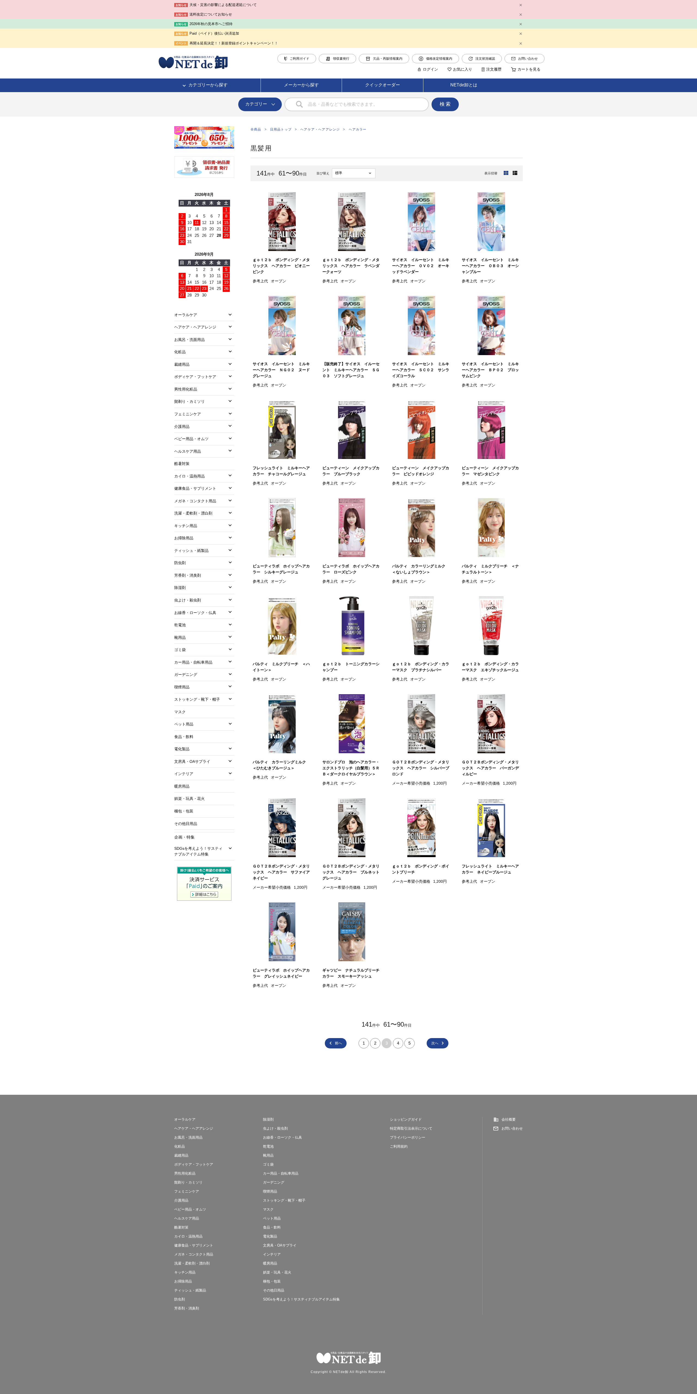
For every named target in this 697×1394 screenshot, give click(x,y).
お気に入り (462, 69)
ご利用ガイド (299, 59)
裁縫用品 (181, 364)
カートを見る (529, 69)
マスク (180, 712)
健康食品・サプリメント (195, 488)
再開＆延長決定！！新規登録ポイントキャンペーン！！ (233, 43)
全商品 (255, 129)
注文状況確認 (485, 59)
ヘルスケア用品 (187, 451)
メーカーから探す (301, 85)
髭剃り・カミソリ (189, 401)
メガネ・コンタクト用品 (195, 501)
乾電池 (180, 625)
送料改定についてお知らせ (210, 14)
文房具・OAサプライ (192, 761)
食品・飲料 (183, 736)
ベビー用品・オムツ (191, 439)
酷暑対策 (181, 463)
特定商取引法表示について (411, 1128)
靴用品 (180, 637)
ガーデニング (185, 674)
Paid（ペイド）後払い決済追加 (214, 33)
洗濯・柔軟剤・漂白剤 (193, 513)
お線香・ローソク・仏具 (195, 612)
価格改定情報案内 (439, 59)
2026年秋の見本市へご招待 (211, 24)
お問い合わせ (528, 59)
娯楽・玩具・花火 (189, 798)
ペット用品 (183, 724)
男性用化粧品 (185, 389)
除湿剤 (180, 587)
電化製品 (181, 749)
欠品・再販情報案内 (387, 59)
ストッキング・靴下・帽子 (197, 699)
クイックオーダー (382, 85)
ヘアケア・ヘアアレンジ (320, 129)
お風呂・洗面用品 (189, 339)
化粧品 (180, 352)
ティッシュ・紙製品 (191, 550)
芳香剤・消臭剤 (187, 575)
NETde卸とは (463, 85)
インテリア (183, 774)
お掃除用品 (183, 538)
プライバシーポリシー (407, 1137)
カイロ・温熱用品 (189, 476)
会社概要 (509, 1119)
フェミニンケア (187, 414)
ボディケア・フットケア (195, 376)
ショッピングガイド (406, 1119)
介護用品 (181, 426)
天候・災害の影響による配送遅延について (223, 5)
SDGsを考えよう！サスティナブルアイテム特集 (198, 851)
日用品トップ (281, 129)
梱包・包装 (183, 811)
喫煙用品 (181, 687)
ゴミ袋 (180, 650)
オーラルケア (185, 315)
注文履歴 (494, 69)
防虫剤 (180, 563)
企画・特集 (184, 837)
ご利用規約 (399, 1146)
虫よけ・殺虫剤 (187, 600)
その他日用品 (185, 823)
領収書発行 (341, 59)
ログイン (430, 69)
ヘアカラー (358, 129)
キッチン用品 (185, 526)
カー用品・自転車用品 (193, 662)
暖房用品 (181, 786)
